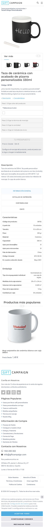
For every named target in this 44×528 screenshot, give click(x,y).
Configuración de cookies (19, 504)
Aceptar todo (21, 514)
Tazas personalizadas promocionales (13, 8)
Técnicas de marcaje (10, 414)
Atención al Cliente (29, 477)
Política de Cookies (15, 484)
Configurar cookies (22, 519)
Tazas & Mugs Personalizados (11, 10)
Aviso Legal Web (32, 481)
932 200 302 (10, 451)
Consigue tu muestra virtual (12, 428)
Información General (22, 191)
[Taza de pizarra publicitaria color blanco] (22, 32)
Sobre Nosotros (13, 477)
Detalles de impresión (21, 197)
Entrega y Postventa (9, 431)
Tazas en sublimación (10, 408)
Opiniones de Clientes (10, 442)
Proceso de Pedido (9, 425)
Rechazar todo (22, 524)
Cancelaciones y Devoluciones (13, 433)
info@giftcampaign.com (15, 454)
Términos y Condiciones (14, 481)
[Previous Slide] (37, 56)
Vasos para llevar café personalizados (15, 402)
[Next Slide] (39, 56)
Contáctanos (31, 484)
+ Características (19, 98)
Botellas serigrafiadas (10, 411)
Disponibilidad (22, 203)
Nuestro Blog (7, 417)
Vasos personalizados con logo (13, 405)
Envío (22, 209)
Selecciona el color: (9, 108)
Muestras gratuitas (9, 439)
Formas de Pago (8, 436)
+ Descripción (6, 98)
